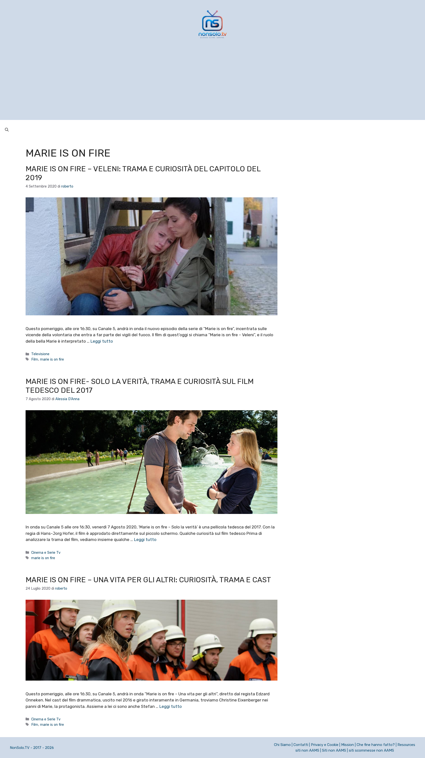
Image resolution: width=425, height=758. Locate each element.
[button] (7, 129)
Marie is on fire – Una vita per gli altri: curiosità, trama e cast (148, 579)
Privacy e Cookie (324, 745)
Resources (406, 745)
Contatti (300, 745)
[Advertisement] (212, 85)
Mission (347, 745)
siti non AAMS (307, 750)
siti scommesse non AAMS (371, 750)
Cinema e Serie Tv (46, 552)
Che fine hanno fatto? (376, 745)
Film (34, 359)
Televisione (40, 354)
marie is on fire (52, 359)
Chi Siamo (282, 745)
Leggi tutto (102, 341)
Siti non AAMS (334, 750)
